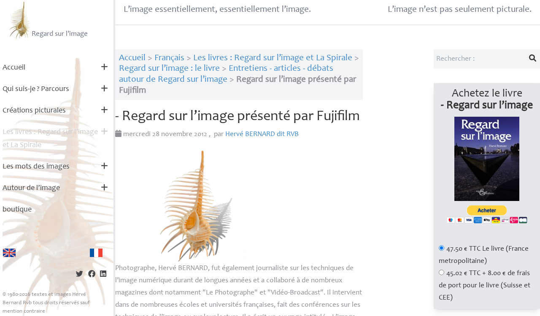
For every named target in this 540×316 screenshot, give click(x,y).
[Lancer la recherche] (533, 59)
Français (169, 58)
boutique (17, 210)
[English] (9, 253)
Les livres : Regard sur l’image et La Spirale (50, 139)
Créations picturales (34, 111)
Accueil (14, 68)
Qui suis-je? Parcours (36, 89)
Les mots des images (36, 167)
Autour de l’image (31, 188)
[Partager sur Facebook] (91, 275)
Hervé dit (262, 134)
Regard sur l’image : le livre (169, 68)
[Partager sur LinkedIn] (103, 275)
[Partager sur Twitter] (79, 275)
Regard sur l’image (60, 34)
